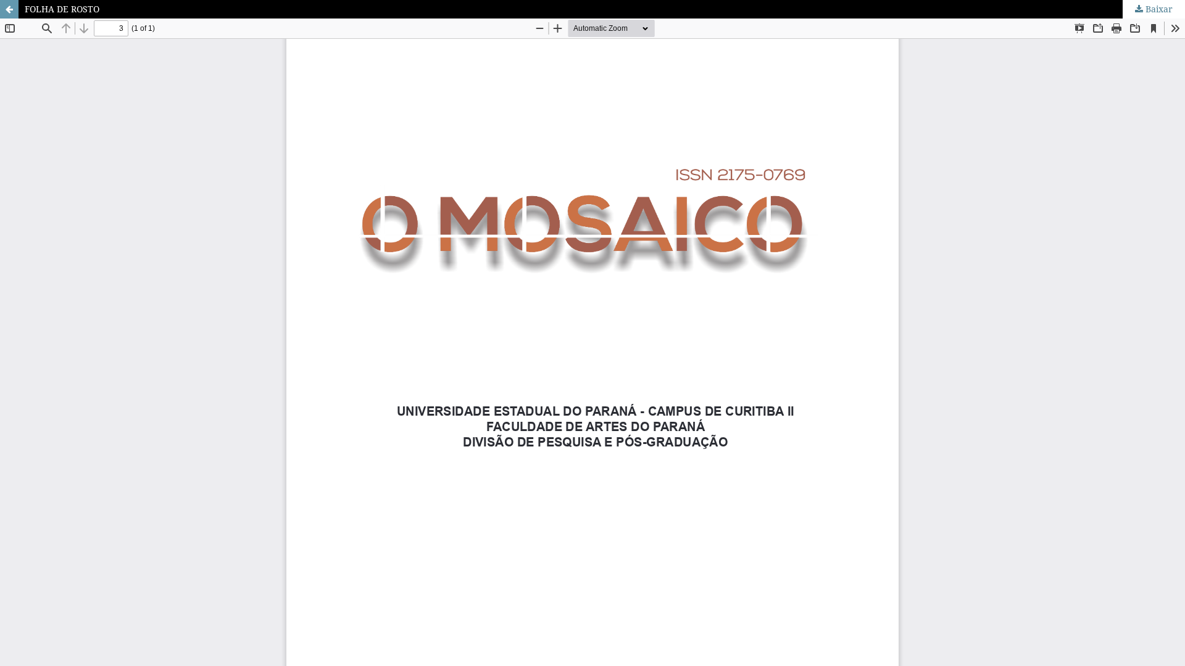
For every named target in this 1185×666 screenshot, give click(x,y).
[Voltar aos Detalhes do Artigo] (9, 9)
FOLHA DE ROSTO (62, 9)
